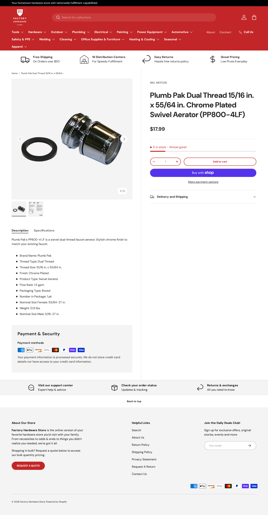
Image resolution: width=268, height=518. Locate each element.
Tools (15, 32)
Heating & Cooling (142, 39)
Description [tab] (20, 230)
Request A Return (143, 467)
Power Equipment (150, 32)
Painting (122, 32)
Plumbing (79, 32)
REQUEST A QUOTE (28, 465)
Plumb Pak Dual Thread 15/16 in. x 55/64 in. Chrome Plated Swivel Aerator (43, 73)
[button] (254, 17)
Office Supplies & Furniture (100, 39)
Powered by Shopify (56, 501)
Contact (225, 32)
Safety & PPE (21, 39)
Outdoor (57, 32)
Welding (45, 39)
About (210, 32)
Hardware (35, 32)
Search (136, 430)
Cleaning (66, 39)
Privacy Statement (144, 459)
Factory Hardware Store (32, 501)
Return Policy (140, 445)
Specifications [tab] (44, 230)
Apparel (17, 47)
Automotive (180, 32)
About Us (138, 437)
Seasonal (170, 39)
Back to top (134, 401)
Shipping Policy (142, 452)
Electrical (101, 32)
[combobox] (134, 17)
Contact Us (139, 474)
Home (15, 73)
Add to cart (220, 161)
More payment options (203, 182)
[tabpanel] (72, 276)
